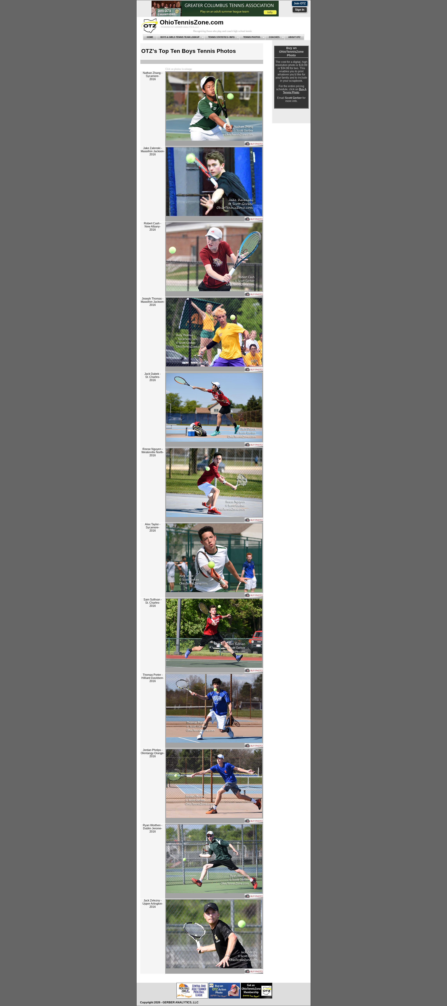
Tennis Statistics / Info (221, 37)
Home (150, 37)
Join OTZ (300, 3)
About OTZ (294, 37)
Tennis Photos (251, 37)
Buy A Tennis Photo (294, 91)
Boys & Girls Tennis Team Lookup (179, 37)
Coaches (274, 37)
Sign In (299, 9)
